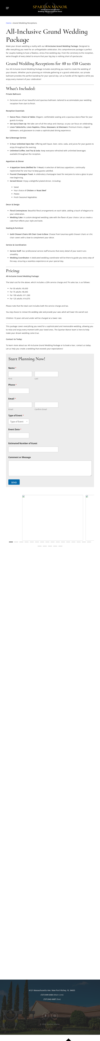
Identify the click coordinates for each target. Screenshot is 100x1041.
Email (10, 409)
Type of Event (16, 415)
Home (8, 23)
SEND (14, 482)
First (10, 378)
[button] (7, 8)
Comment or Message (19, 457)
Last (36, 378)
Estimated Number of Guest (22, 443)
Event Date (14, 429)
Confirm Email (41, 409)
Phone (12, 385)
